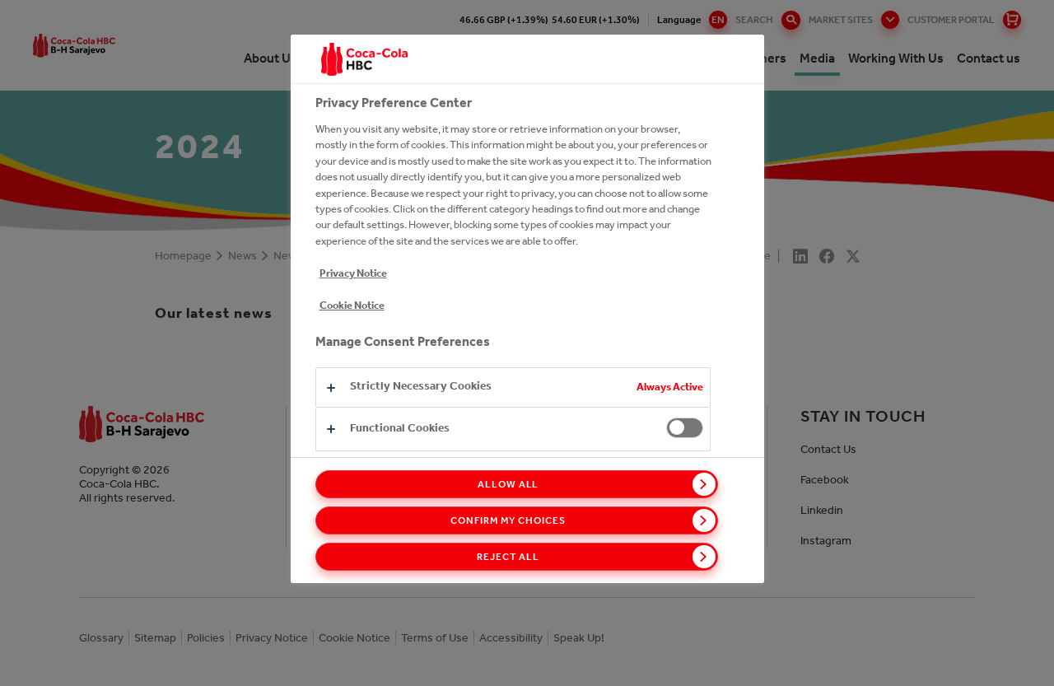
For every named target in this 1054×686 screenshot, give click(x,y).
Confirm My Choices (507, 520)
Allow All (508, 484)
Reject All (508, 556)
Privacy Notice (353, 273)
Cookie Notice (352, 305)
